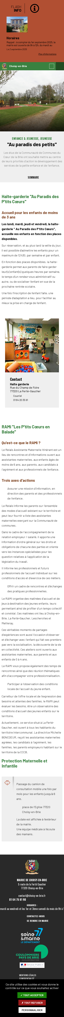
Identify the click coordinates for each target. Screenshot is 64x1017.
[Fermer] (58, 7)
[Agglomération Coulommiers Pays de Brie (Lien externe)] (32, 953)
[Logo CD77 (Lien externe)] (32, 936)
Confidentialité (26, 978)
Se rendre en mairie (37, 920)
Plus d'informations (47, 54)
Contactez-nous (36, 916)
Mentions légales (27, 975)
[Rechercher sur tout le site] (51, 66)
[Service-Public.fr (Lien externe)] (32, 965)
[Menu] (60, 66)
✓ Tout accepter (32, 995)
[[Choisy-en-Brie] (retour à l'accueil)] (32, 874)
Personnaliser (32, 1010)
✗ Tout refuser (32, 1002)
